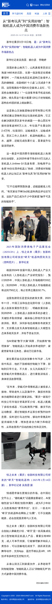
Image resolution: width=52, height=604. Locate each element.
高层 (29, 13)
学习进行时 (17, 13)
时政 (37, 13)
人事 (45, 13)
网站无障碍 (45, 5)
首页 (5, 13)
